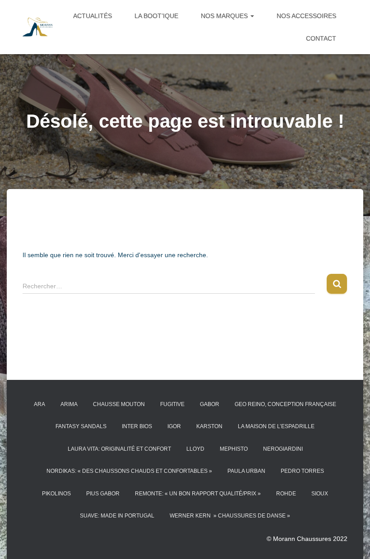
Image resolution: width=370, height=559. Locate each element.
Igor (174, 426)
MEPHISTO (234, 449)
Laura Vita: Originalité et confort (119, 449)
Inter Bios (137, 426)
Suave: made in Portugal (117, 516)
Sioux (319, 493)
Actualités (92, 15)
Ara (39, 404)
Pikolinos (56, 493)
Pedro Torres (302, 471)
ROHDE (286, 493)
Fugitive (172, 404)
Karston (209, 426)
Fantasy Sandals (81, 426)
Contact (321, 38)
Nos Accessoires (306, 15)
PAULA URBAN (246, 471)
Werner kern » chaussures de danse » (230, 516)
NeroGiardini (283, 449)
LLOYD (195, 449)
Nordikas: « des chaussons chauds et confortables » (129, 471)
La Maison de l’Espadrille (276, 426)
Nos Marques (225, 15)
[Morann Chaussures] (37, 27)
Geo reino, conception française (285, 404)
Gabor (209, 404)
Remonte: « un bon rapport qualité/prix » (198, 493)
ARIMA (69, 404)
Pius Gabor (103, 493)
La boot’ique (156, 15)
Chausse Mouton (119, 404)
